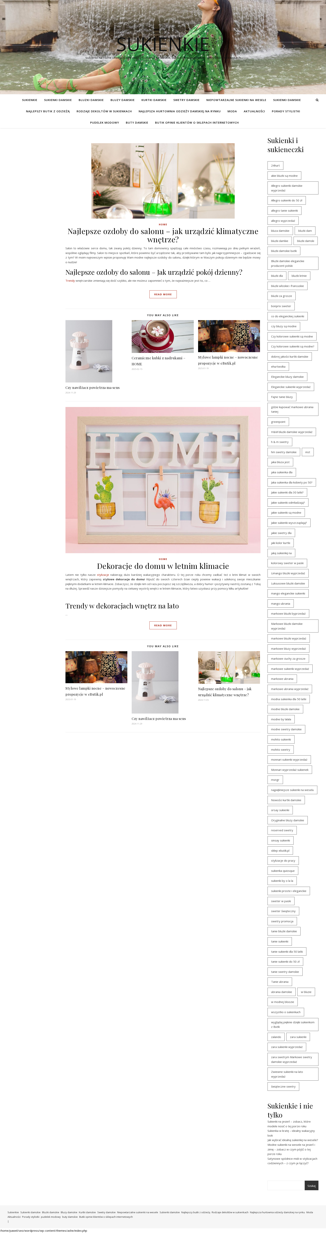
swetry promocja (282, 921)
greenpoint (278, 422)
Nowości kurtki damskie (286, 800)
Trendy (70, 280)
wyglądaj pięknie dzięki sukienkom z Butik (292, 1024)
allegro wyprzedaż (283, 221)
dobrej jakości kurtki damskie (289, 356)
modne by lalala (281, 719)
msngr (275, 780)
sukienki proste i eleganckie (288, 891)
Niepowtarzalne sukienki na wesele (236, 100)
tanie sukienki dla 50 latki (287, 951)
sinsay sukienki (280, 840)
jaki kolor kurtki (280, 543)
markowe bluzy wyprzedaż (288, 648)
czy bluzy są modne (284, 326)
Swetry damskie (186, 100)
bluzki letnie (299, 276)
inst (307, 452)
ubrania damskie (281, 992)
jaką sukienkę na (281, 553)
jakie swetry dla (281, 533)
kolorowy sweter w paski (287, 563)
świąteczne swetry (283, 1086)
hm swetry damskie (284, 452)
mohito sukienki (281, 739)
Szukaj (312, 1186)
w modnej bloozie (282, 1002)
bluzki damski (305, 241)
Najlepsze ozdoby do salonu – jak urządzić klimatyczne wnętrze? (163, 235)
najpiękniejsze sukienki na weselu (292, 790)
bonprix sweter (281, 306)
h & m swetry (280, 442)
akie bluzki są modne (284, 175)
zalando (276, 1037)
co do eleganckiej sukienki (287, 316)
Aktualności (254, 111)
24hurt (275, 165)
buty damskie (137, 122)
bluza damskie (280, 231)
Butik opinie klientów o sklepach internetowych (197, 122)
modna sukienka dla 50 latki (288, 699)
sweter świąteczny (283, 911)
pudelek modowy (104, 122)
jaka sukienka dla (281, 472)
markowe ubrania (282, 679)
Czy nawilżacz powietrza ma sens (92, 387)
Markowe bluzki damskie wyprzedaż (287, 626)
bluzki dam (305, 231)
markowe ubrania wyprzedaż (289, 689)
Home (163, 224)
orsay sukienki (280, 810)
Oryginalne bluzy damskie (287, 820)
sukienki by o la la (282, 881)
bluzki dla (277, 276)
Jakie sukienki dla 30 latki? (287, 492)
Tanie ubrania (279, 982)
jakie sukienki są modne (286, 512)
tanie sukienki (279, 941)
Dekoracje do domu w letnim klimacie (163, 566)
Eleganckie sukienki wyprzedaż (291, 387)
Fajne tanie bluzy (282, 397)
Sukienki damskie (58, 100)
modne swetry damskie (286, 729)
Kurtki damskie (154, 100)
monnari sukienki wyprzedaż (289, 759)
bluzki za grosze (281, 296)
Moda (232, 111)
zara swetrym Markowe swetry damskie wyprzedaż (291, 1059)
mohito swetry (280, 749)
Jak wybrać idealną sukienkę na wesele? (293, 1140)
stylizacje (103, 575)
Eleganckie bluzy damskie (287, 377)
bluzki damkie (279, 241)
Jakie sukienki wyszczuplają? (289, 523)
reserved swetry (282, 830)
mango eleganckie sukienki (288, 593)
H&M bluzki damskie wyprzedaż (291, 432)
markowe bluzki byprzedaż (288, 613)
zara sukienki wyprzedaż (287, 1047)
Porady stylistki (286, 111)
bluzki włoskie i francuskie (287, 286)
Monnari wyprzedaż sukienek (289, 770)
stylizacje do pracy (283, 860)
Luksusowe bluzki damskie (288, 583)
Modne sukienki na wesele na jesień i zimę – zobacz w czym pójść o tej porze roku (291, 1149)
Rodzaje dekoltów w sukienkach (104, 111)
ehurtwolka (278, 366)
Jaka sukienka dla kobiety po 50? (291, 482)
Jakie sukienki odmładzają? (288, 502)
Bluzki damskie (91, 100)
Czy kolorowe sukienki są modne (292, 336)
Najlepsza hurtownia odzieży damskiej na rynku (180, 111)
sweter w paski (281, 901)
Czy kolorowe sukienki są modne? (292, 346)
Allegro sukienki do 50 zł (286, 200)
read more (163, 294)
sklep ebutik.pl (280, 850)
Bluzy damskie (123, 100)
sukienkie (163, 43)
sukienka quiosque (283, 871)
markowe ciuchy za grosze (288, 658)
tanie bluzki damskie (284, 931)
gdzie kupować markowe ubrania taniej (292, 409)
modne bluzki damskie (285, 709)
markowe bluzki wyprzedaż (288, 638)
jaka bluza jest (280, 462)
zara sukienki (298, 1037)
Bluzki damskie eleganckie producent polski (287, 263)
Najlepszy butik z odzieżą (48, 111)
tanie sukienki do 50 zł (285, 961)
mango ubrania (280, 603)
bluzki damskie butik (284, 251)
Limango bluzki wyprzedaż (288, 573)
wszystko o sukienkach (286, 1012)
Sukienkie (29, 100)
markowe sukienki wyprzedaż (290, 669)
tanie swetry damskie (285, 972)
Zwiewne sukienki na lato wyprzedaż (287, 1074)
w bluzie (306, 992)
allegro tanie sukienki (284, 210)
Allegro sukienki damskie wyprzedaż (286, 188)
